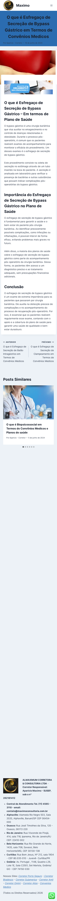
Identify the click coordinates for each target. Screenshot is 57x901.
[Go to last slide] (7, 415)
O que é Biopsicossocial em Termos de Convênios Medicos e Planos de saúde (27, 428)
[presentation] (28, 402)
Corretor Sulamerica (26, 879)
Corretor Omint (13, 883)
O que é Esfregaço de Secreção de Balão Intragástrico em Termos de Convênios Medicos (14, 351)
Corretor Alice (30, 883)
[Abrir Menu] (51, 5)
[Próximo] (49, 415)
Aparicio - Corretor (14, 43)
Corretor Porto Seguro (30, 876)
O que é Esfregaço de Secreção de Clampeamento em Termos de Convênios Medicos (42, 351)
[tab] (23, 447)
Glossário (28, 12)
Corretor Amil (46, 879)
